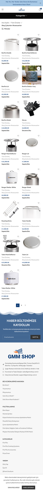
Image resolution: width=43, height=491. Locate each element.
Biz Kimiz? (6, 385)
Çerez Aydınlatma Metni (10, 425)
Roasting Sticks (7, 221)
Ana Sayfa (5, 23)
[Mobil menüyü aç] (3, 9)
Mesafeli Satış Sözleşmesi (11, 421)
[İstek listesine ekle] (18, 35)
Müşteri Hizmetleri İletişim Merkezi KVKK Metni (18, 432)
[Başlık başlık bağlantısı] (18, 3)
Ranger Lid (25, 154)
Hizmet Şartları (7, 414)
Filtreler (7, 29)
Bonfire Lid (5, 86)
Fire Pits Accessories (9, 450)
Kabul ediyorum (28, 487)
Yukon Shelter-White (8, 288)
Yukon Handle (26, 221)
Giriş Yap (5, 464)
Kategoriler (20, 16)
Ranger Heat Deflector (9, 154)
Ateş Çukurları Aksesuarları (10, 58)
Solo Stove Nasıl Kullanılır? (11, 399)
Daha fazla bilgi (13, 487)
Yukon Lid (25, 255)
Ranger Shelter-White (9, 187)
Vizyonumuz (7, 389)
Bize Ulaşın (6, 410)
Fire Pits (5, 443)
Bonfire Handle (6, 53)
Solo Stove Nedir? (8, 396)
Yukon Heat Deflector (8, 255)
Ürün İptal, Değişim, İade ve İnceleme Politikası (17, 428)
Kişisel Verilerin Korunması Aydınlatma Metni (17, 417)
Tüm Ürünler (16, 23)
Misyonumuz (7, 392)
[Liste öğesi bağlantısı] (21, 369)
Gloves (24, 120)
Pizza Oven (6, 453)
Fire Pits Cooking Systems (11, 446)
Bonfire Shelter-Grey (29, 86)
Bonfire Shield (6, 120)
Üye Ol (5, 468)
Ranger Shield (26, 187)
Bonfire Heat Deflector (29, 53)
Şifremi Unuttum (8, 471)
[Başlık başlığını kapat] (40, 3)
